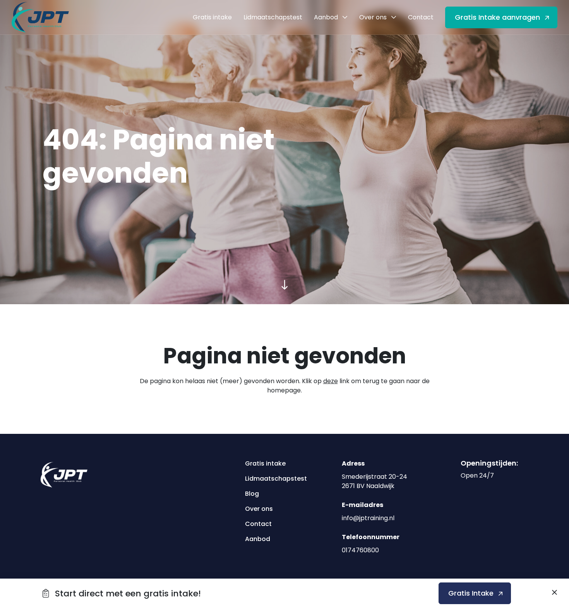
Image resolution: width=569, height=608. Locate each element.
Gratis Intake (471, 593)
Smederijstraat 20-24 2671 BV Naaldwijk (374, 481)
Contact (258, 523)
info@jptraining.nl (368, 518)
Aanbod (257, 538)
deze (330, 381)
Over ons (259, 508)
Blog (252, 493)
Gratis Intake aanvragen (497, 17)
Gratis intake (265, 463)
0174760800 (360, 550)
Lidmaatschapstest (273, 478)
